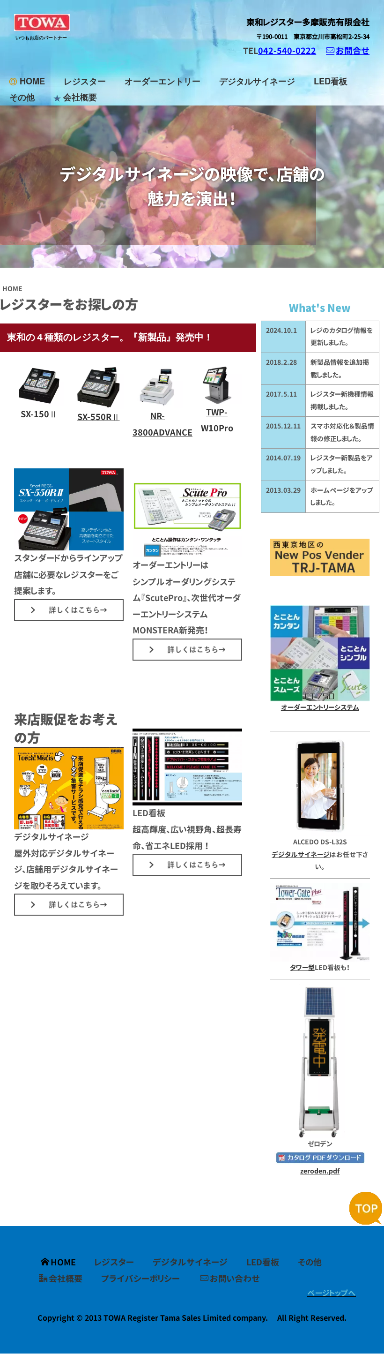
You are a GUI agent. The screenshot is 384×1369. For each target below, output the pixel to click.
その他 (22, 97)
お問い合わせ (235, 1278)
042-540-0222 (287, 51)
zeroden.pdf (320, 1170)
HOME (32, 81)
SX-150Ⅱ (39, 414)
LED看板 (330, 81)
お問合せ (352, 51)
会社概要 (80, 97)
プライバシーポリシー (140, 1278)
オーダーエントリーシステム (320, 707)
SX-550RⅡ (98, 417)
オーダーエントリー (162, 81)
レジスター (85, 81)
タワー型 (302, 967)
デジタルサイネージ (257, 81)
